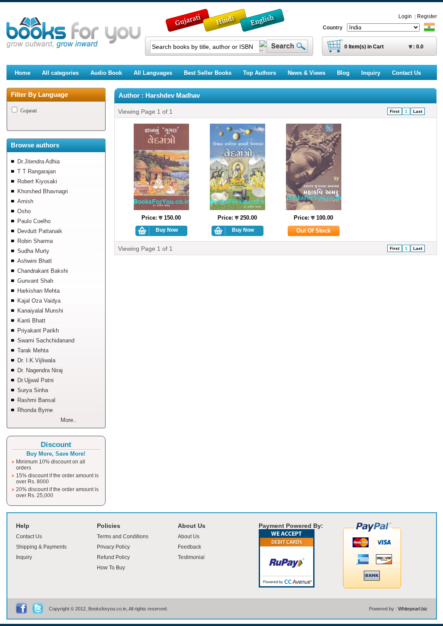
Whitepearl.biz (412, 608)
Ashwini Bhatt (34, 261)
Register (427, 16)
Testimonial (191, 557)
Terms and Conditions (122, 536)
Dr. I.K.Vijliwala (36, 360)
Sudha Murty (33, 251)
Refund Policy (113, 557)
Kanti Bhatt (31, 320)
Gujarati (28, 111)
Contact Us (29, 536)
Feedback (189, 547)
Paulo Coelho (34, 221)
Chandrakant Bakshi (42, 271)
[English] (267, 28)
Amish (25, 201)
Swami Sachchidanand (45, 340)
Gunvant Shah (35, 281)
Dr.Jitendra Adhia (38, 161)
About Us (188, 536)
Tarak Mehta (32, 350)
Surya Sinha (32, 390)
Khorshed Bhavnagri (42, 191)
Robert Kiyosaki (37, 181)
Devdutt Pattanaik (39, 231)
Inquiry (24, 557)
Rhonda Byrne (35, 410)
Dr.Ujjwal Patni (35, 380)
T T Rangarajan (36, 171)
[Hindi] (230, 28)
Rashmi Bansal (36, 400)
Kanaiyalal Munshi (40, 310)
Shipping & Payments (41, 547)
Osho (24, 211)
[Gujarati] (188, 28)
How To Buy (111, 568)
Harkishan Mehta (38, 290)
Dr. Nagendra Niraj (40, 370)
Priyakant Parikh (38, 330)
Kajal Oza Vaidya (39, 300)
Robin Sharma (35, 241)
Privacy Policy (113, 547)
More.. (69, 420)
